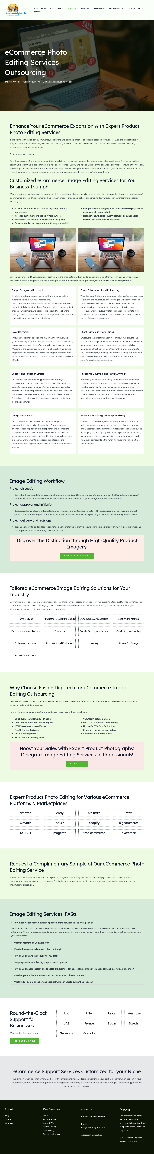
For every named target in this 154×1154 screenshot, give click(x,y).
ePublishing (99, 8)
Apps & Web (49, 1123)
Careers (9, 1119)
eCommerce (71, 8)
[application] (62, 8)
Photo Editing (135, 8)
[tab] (77, 929)
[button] (77, 556)
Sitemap (9, 1123)
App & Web (85, 8)
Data (59, 8)
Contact (37, 12)
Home (36, 8)
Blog (52, 8)
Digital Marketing (116, 8)
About (44, 8)
